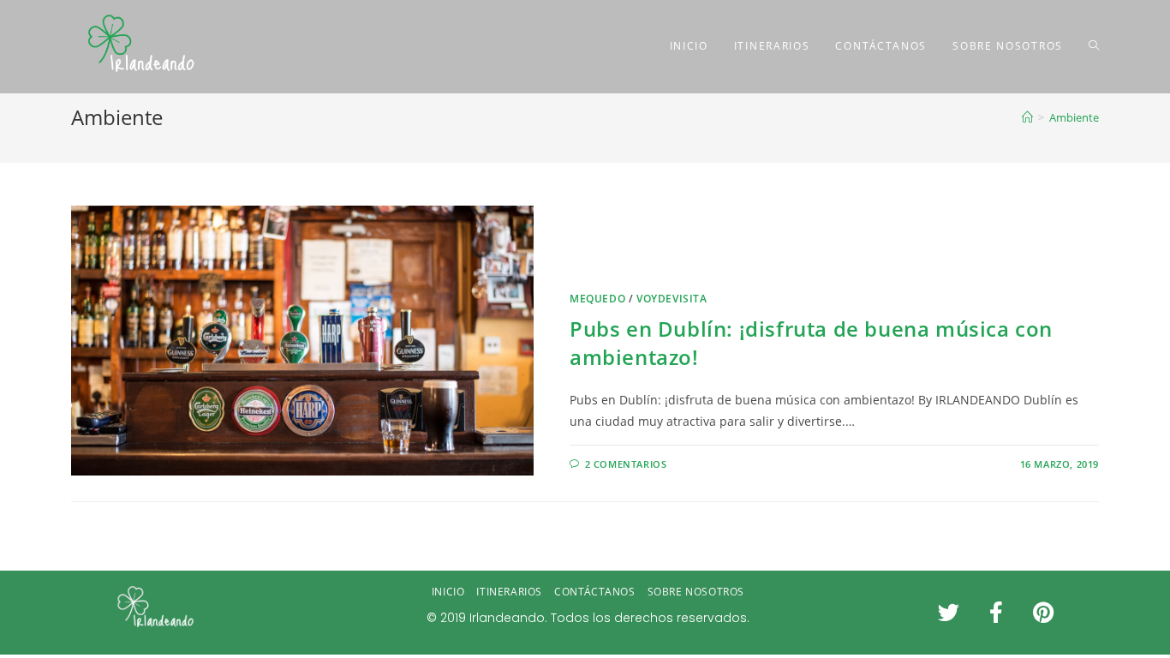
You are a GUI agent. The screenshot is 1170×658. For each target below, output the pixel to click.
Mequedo (597, 298)
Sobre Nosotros (696, 591)
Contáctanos (595, 591)
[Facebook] (996, 612)
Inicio (448, 591)
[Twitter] (949, 612)
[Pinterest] (1043, 612)
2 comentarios (626, 464)
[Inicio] (1027, 117)
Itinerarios (509, 591)
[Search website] (1094, 46)
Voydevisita (671, 298)
